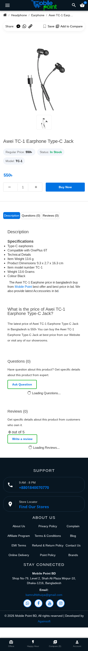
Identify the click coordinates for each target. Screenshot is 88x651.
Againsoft (44, 621)
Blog (73, 535)
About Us (19, 526)
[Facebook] (38, 603)
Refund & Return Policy (47, 545)
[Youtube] (49, 603)
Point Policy (48, 555)
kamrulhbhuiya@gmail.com (44, 594)
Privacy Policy (47, 526)
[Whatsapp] (27, 603)
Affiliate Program (18, 535)
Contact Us (73, 545)
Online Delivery (19, 555)
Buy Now (65, 187)
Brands (73, 555)
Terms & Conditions (48, 535)
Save (51, 26)
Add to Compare (71, 26)
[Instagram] (61, 603)
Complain (73, 526)
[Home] (5, 15)
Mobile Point (23, 286)
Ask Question (22, 384)
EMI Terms (19, 545)
